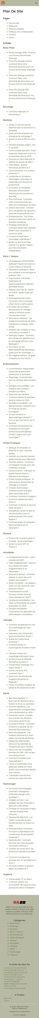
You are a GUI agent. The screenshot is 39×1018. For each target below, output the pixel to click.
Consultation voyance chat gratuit (15, 972)
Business (7, 120)
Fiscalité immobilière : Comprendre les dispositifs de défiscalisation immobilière (22, 611)
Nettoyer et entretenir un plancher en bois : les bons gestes (20, 451)
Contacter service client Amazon (15, 968)
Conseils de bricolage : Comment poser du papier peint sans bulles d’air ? (20, 491)
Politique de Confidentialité (21, 32)
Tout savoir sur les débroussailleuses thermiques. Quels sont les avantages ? (22, 350)
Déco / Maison (10, 256)
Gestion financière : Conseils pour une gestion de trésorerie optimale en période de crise (22, 210)
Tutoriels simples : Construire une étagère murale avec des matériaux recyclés (22, 465)
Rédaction (13, 26)
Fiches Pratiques (11, 442)
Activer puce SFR (10, 986)
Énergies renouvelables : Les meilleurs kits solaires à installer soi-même (21, 389)
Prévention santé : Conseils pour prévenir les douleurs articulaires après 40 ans (20, 718)
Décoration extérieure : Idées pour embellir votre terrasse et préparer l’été (22, 272)
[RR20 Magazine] (3, 3)
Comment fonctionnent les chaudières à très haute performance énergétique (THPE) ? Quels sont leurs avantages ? (20, 431)
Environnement (11, 363)
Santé (6, 693)
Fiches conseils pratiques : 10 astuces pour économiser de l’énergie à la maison (21, 482)
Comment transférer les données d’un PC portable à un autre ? (22, 860)
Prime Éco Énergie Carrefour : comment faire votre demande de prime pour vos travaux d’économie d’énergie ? (22, 81)
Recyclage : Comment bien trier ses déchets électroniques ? (22, 380)
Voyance (7, 874)
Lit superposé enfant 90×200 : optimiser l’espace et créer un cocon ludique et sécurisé (22, 264)
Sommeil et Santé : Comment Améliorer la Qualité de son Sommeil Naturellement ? (21, 727)
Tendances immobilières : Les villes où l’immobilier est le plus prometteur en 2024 (22, 603)
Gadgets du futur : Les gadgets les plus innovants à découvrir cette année (21, 803)
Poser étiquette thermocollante (15, 988)
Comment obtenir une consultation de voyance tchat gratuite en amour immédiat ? (22, 885)
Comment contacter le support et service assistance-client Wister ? (22, 499)
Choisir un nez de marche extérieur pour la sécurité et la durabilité (22, 128)
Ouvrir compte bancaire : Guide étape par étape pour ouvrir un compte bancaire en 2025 (22, 153)
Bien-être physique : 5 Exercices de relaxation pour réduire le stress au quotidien (21, 701)
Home (11, 37)
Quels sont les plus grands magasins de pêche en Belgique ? (20, 679)
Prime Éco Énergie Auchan (13, 975)
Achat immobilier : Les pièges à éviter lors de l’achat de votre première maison (22, 586)
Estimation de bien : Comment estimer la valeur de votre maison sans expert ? (22, 577)
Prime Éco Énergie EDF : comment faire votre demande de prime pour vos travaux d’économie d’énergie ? (22, 95)
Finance (7, 533)
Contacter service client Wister (14, 977)
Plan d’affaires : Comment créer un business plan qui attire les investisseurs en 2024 (22, 202)
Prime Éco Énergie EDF (12, 981)
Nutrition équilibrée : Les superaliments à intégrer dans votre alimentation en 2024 (22, 709)
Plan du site (8, 998)
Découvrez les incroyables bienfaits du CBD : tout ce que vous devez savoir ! (22, 752)
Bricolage (8, 106)
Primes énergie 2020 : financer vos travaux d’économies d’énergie (22, 55)
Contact (12, 34)
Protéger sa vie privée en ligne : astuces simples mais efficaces (22, 811)
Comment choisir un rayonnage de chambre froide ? (22, 648)
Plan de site (14, 23)
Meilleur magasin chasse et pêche (15, 984)
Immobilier (8, 552)
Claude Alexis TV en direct (20, 879)
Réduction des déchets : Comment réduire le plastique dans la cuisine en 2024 (22, 397)
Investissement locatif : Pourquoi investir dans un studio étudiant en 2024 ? (20, 594)
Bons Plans (8, 47)
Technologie (9, 783)
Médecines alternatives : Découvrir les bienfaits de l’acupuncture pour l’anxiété (21, 744)
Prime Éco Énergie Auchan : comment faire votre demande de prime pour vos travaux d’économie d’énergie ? (22, 67)
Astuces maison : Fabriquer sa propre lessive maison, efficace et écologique (22, 473)
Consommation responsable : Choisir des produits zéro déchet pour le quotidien (22, 371)
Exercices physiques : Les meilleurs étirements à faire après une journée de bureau (21, 735)
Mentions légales (16, 29)
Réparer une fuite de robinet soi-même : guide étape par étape (21, 292)
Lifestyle (7, 620)
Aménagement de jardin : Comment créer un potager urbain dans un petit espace (21, 301)
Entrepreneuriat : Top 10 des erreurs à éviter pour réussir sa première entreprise (22, 219)
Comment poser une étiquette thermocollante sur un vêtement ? (22, 525)
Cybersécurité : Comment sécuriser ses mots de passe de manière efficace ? (21, 843)
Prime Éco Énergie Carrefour (14, 970)
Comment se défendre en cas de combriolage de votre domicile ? (22, 627)
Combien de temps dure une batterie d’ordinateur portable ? (22, 851)
